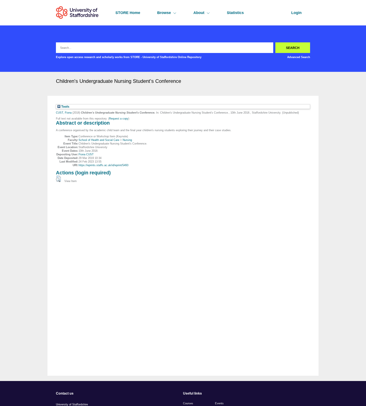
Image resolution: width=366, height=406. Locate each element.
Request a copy (118, 118)
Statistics (235, 13)
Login (296, 13)
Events (219, 403)
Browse (164, 13)
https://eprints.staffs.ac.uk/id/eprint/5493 (103, 165)
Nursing (127, 140)
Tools (64, 106)
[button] (58, 179)
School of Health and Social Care (99, 140)
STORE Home (127, 13)
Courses (188, 403)
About (198, 13)
